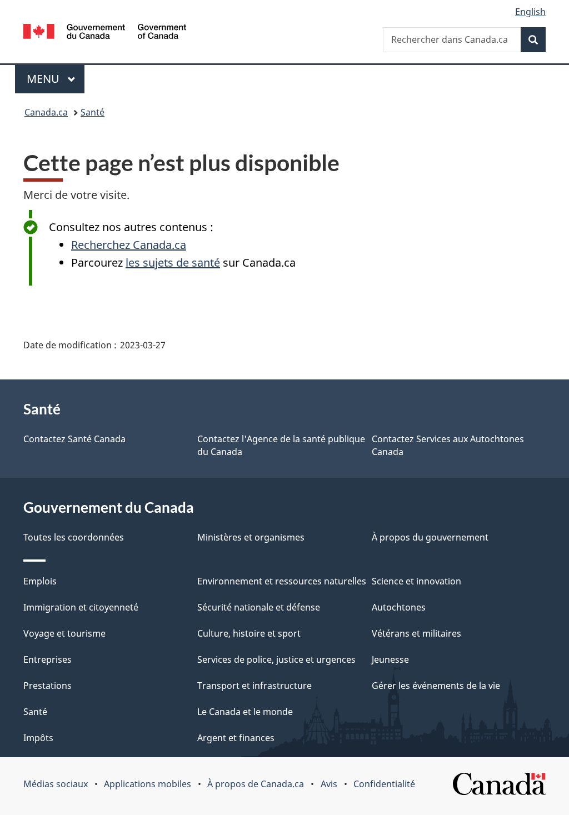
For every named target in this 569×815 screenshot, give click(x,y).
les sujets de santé (173, 262)
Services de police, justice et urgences (276, 659)
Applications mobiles (147, 784)
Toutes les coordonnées (73, 537)
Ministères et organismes (251, 537)
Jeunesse (390, 659)
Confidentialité (384, 784)
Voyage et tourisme (64, 633)
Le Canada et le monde (245, 712)
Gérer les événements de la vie (436, 685)
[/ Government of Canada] (104, 33)
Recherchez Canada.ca (128, 244)
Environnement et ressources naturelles (281, 581)
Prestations (47, 685)
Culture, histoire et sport (249, 633)
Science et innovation (416, 581)
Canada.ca (46, 112)
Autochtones (399, 607)
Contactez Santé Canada (74, 439)
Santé (92, 112)
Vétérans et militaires (416, 633)
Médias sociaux (55, 784)
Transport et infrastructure (254, 685)
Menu (55, 78)
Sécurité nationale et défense (258, 607)
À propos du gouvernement (430, 537)
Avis (329, 784)
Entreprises (47, 659)
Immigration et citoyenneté (80, 607)
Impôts (38, 738)
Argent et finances (235, 738)
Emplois (40, 581)
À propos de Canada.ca (255, 784)
